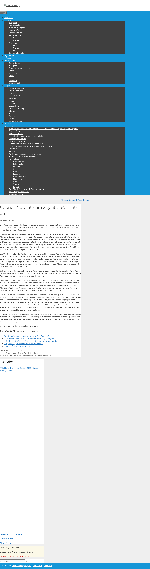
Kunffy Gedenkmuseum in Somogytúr (25, 154)
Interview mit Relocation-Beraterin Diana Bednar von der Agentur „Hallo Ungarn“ (43, 128)
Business (12, 93)
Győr (15, 169)
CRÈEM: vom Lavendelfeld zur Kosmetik (26, 143)
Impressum (48, 566)
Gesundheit (14, 106)
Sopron (16, 184)
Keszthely (13, 73)
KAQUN (12, 151)
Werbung (13, 43)
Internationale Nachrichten (11, 350)
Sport (11, 78)
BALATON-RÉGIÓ (16, 133)
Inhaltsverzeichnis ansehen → (12, 534)
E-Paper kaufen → (7, 538)
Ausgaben (13, 22)
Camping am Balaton (17, 138)
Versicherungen (15, 121)
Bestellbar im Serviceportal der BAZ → (16, 556)
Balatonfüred (14, 63)
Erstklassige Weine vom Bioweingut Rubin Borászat (30, 146)
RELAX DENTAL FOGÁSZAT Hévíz (22, 156)
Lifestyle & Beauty (16, 108)
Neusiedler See (19, 176)
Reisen (12, 116)
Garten (12, 103)
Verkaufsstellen (15, 32)
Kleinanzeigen (15, 35)
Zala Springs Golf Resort (19, 191)
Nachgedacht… (15, 25)
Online (16, 40)
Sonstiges (8, 126)
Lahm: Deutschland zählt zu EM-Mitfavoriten (19, 353)
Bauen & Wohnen (16, 88)
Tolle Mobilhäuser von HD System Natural (26, 189)
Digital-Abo (9, 55)
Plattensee (17, 179)
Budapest (13, 65)
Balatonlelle (18, 164)
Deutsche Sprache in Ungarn (21, 68)
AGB (29, 566)
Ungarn (16, 186)
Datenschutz (37, 566)
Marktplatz (9, 123)
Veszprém (13, 80)
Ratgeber (8, 85)
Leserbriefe (14, 30)
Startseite (8, 17)
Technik (12, 118)
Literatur (12, 111)
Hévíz (11, 70)
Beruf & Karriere (16, 90)
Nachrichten (9, 60)
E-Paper (7, 58)
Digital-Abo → (6, 543)
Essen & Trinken (15, 96)
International (14, 83)
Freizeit (12, 101)
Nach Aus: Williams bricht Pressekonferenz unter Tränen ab (25, 355)
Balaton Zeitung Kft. (19, 566)
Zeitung (7, 20)
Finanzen (12, 98)
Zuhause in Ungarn (17, 27)
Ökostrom (13, 148)
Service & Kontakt (16, 53)
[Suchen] (26, 561)
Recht (11, 113)
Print (15, 38)
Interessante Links (16, 194)
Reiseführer (14, 159)
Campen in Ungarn (17, 141)
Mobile (16, 50)
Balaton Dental (15, 131)
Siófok (11, 75)
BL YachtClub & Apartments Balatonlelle (26, 136)
